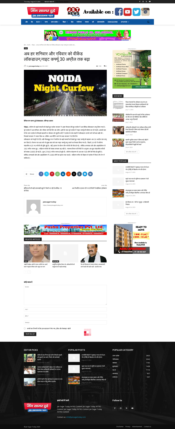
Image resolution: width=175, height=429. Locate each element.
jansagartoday (34, 66)
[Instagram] (143, 1)
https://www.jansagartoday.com (53, 205)
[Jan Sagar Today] (43, 12)
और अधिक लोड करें (131, 152)
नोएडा (33, 45)
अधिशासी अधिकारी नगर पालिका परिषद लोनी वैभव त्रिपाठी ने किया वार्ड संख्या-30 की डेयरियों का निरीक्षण (138, 129)
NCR (28, 45)
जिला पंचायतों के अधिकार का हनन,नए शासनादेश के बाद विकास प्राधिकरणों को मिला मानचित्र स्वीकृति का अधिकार (137, 104)
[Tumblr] (79, 174)
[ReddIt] (68, 174)
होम (25, 45)
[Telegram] (84, 174)
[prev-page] (25, 271)
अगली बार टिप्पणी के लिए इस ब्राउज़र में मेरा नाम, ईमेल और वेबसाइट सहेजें (49, 328)
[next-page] (29, 271)
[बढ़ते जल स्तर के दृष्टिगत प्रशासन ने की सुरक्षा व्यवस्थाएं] (118, 182)
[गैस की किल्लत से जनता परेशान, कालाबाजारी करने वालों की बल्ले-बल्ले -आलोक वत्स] (94, 253)
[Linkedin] (63, 174)
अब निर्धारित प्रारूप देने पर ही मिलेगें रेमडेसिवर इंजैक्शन (89, 188)
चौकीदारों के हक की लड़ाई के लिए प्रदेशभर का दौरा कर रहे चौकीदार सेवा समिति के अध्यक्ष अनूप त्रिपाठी (138, 117)
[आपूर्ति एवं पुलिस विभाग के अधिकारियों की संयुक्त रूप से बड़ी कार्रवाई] (65, 253)
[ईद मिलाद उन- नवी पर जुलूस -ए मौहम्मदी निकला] (118, 205)
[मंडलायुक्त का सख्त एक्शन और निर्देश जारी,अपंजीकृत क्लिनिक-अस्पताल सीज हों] (118, 193)
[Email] (74, 174)
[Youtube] (149, 1)
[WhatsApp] (57, 174)
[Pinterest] (52, 174)
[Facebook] (139, 1)
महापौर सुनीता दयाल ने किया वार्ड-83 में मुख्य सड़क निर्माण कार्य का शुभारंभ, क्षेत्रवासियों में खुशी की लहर (137, 142)
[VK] (90, 174)
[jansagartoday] (25, 66)
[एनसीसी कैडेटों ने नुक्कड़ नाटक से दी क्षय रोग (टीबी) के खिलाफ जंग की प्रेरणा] (118, 170)
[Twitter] (146, 1)
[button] (148, 22)
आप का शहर (55, 261)
